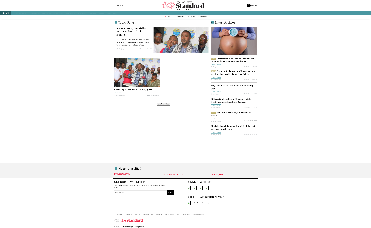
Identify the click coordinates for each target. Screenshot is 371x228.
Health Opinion (82, 13)
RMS (178, 214)
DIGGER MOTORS (122, 174)
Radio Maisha (179, 17)
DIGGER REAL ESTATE (173, 174)
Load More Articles (163, 104)
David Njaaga (120, 49)
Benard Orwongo (120, 95)
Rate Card (137, 214)
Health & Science (70, 13)
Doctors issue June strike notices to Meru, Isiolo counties (131, 31)
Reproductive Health (21, 13)
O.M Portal (159, 214)
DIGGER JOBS (217, 174)
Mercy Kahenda (217, 67)
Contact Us (129, 214)
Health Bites (92, 13)
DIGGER (115, 13)
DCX (152, 214)
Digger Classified (129, 168)
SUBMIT (170, 192)
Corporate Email (169, 214)
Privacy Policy (186, 214)
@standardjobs (200, 203)
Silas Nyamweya (217, 80)
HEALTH (5, 13)
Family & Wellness (35, 13)
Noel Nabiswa (216, 107)
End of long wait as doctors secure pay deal (133, 89)
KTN (167, 17)
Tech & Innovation (58, 13)
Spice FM (192, 17)
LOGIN (255, 5)
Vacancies (146, 214)
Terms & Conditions (198, 214)
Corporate (120, 214)
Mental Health (46, 13)
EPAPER (109, 13)
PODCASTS (101, 13)
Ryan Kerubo (216, 94)
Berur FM (204, 17)
